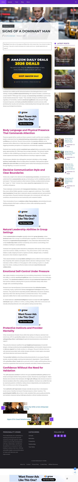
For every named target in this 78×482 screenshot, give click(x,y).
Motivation (31, 438)
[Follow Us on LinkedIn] (65, 436)
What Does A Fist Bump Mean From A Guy (64, 82)
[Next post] (51, 419)
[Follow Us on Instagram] (61, 436)
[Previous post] (3, 408)
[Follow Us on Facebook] (55, 436)
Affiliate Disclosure (53, 464)
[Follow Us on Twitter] (58, 436)
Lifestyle (31, 435)
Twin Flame (32, 447)
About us (22, 464)
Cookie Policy (43, 464)
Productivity (8, 26)
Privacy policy (35, 464)
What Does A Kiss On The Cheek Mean (69, 140)
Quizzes (10, 2)
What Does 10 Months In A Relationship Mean (64, 128)
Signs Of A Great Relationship (18, 419)
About (28, 2)
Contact (28, 464)
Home (3, 2)
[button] (76, 2)
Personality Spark (11, 35)
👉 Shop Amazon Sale (27, 76)
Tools (16, 2)
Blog (22, 2)
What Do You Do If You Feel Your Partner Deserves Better (64, 105)
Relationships (32, 444)
